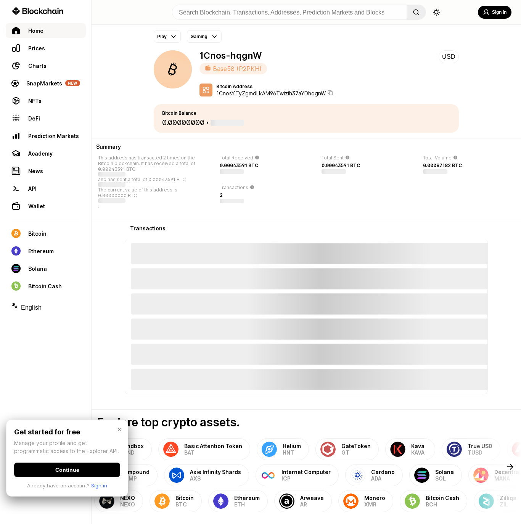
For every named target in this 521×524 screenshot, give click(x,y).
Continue (67, 470)
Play (162, 36)
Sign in (99, 485)
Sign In (499, 12)
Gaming (198, 36)
